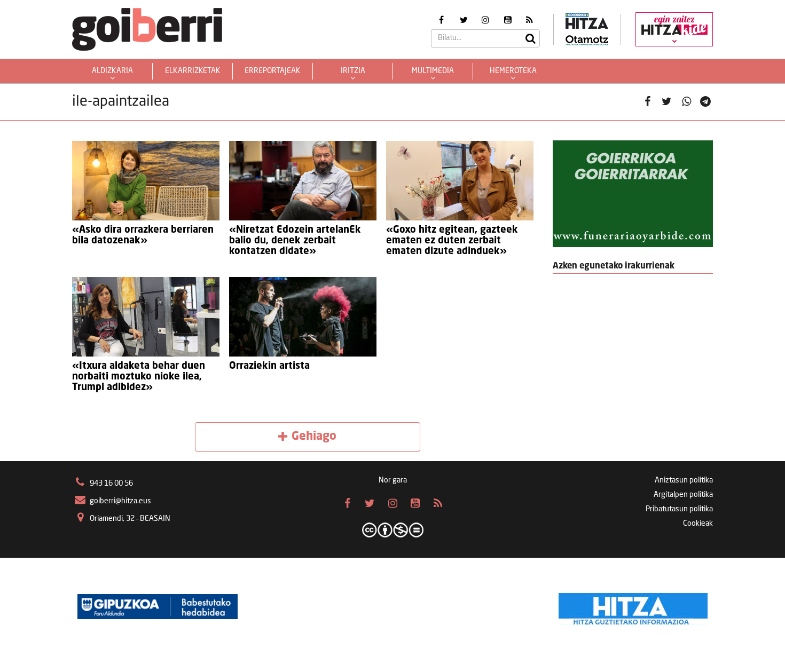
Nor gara (393, 480)
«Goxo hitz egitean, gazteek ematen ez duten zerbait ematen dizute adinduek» (452, 240)
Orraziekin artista (269, 366)
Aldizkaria (112, 71)
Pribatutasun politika (679, 509)
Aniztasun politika (684, 480)
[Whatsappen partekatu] (686, 102)
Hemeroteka (513, 71)
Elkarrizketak (193, 71)
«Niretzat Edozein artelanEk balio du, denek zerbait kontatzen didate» (295, 240)
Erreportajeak (273, 71)
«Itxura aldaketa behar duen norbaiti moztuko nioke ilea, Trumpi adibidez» (138, 376)
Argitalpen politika (683, 494)
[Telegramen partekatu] (705, 102)
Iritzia (353, 71)
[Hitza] (633, 606)
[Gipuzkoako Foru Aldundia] (157, 606)
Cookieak (698, 523)
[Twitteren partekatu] (667, 102)
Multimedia (433, 71)
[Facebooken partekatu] (647, 102)
